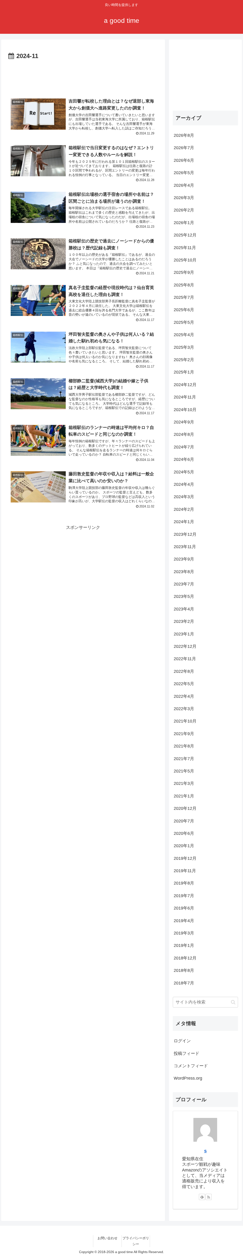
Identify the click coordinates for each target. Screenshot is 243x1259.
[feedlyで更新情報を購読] (202, 1197)
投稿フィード (186, 1053)
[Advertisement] (83, 76)
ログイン (182, 1040)
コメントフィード (191, 1065)
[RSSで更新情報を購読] (209, 1197)
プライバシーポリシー (135, 1241)
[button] (233, 1002)
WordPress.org (188, 1078)
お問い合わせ (107, 1238)
